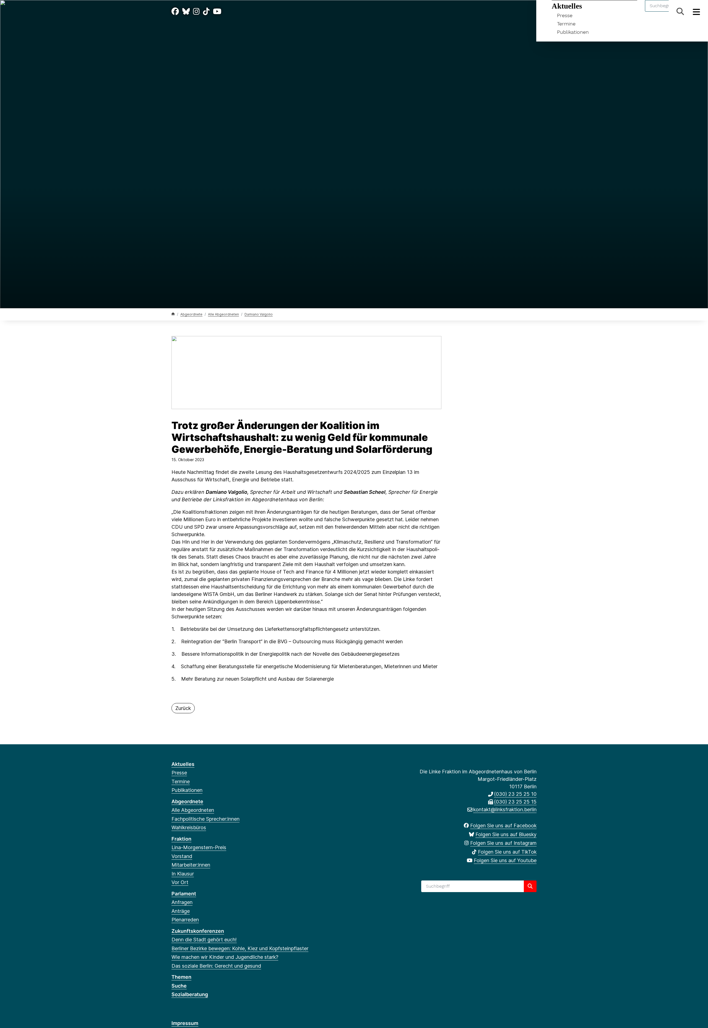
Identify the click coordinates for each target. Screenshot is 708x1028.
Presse (564, 15)
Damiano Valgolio (258, 314)
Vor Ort (179, 882)
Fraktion (181, 839)
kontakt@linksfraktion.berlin (505, 809)
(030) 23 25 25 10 (515, 794)
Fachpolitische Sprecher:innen (205, 819)
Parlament (183, 894)
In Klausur (182, 874)
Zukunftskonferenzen (197, 931)
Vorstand (181, 856)
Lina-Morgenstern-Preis (198, 847)
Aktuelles (567, 6)
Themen (181, 977)
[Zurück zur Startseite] (173, 314)
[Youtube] (217, 11)
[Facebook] (175, 11)
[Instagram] (196, 11)
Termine (566, 24)
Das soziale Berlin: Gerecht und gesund (216, 966)
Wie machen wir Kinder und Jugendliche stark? (224, 957)
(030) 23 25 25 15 (515, 802)
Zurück (183, 708)
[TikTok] (206, 11)
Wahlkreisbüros (188, 827)
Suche (179, 986)
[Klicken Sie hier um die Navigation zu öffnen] (696, 11)
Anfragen (181, 902)
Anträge (180, 911)
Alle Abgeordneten (223, 314)
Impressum (184, 1023)
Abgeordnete (191, 314)
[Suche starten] (530, 886)
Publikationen (573, 32)
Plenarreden (185, 920)
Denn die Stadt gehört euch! (204, 939)
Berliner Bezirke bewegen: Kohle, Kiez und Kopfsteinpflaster (239, 948)
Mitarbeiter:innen (190, 865)
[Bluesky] (186, 11)
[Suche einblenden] (680, 11)
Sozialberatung (189, 994)
